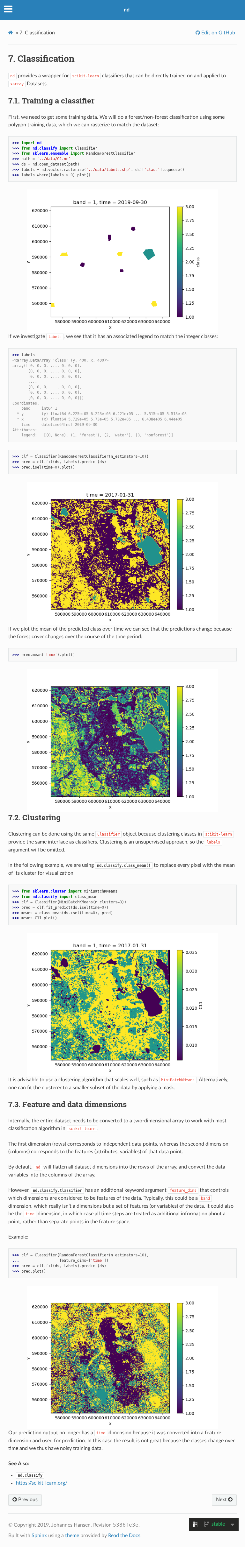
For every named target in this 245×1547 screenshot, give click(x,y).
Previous (27, 1499)
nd (127, 9)
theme (72, 1535)
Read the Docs (124, 1535)
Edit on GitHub (217, 32)
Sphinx (39, 1535)
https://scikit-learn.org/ (41, 1483)
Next (222, 1499)
